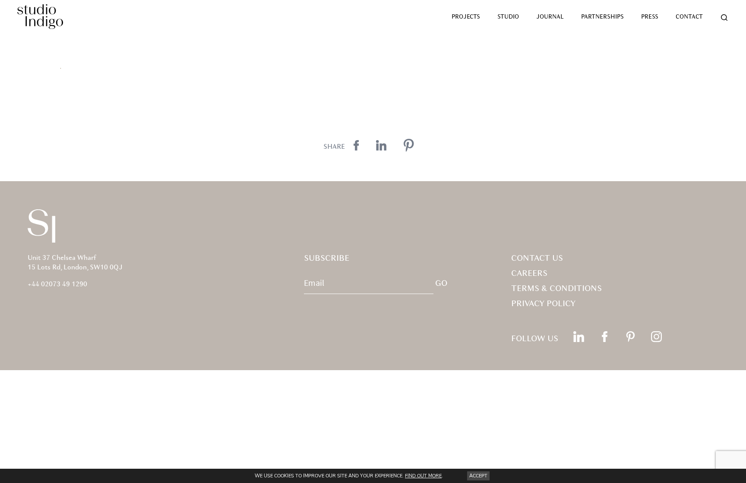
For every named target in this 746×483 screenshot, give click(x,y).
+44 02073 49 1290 (57, 284)
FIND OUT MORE (423, 476)
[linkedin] (578, 336)
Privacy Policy (543, 304)
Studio (508, 17)
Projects (466, 17)
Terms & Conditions (556, 289)
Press (649, 17)
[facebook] (604, 336)
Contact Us (537, 258)
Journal (550, 17)
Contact (689, 17)
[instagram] (656, 336)
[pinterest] (630, 336)
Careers (529, 273)
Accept (478, 476)
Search (724, 17)
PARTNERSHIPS (602, 17)
